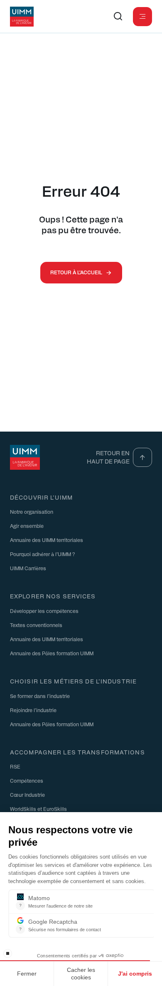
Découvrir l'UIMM (41, 497)
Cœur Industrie (27, 794)
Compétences (26, 780)
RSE (15, 766)
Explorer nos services (53, 596)
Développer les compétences (44, 611)
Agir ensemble (27, 525)
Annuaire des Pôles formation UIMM (51, 653)
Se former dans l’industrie (40, 696)
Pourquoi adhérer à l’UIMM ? (42, 554)
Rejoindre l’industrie (33, 710)
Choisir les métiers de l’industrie (73, 681)
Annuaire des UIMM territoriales (46, 540)
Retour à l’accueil (76, 272)
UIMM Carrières (28, 568)
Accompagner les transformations (77, 752)
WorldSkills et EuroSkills (38, 808)
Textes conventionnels (36, 625)
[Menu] (142, 16)
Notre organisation (31, 511)
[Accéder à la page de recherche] (118, 16)
